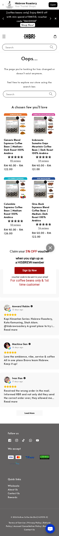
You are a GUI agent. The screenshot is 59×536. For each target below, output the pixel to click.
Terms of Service (17, 522)
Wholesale (13, 485)
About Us (13, 489)
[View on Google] (7, 308)
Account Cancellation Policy (27, 526)
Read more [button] (10, 329)
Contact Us (14, 493)
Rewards (12, 497)
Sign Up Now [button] (29, 270)
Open (53, 4)
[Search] (52, 47)
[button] (3, 36)
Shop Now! (27, 24)
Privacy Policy (34, 522)
